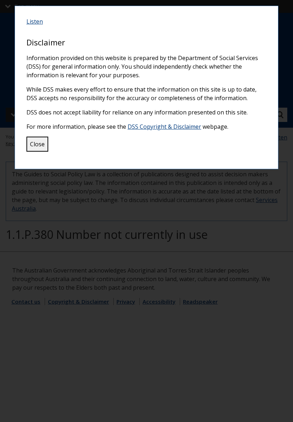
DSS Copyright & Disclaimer (164, 127)
